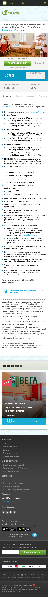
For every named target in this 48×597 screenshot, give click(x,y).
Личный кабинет (45, 3)
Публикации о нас (10, 447)
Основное (7, 96)
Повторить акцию (17, 63)
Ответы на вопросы (11, 456)
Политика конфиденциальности (16, 489)
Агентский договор (11, 480)
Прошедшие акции (11, 471)
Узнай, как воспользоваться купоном (23, 291)
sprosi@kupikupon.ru (11, 498)
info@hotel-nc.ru (30, 235)
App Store (9, 529)
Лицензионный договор (13, 483)
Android (5, 106)
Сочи (24, 3)
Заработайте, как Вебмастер (15, 468)
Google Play (24, 529)
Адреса (19, 96)
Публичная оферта (11, 486)
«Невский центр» (38, 112)
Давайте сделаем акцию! (13, 465)
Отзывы (30, 96)
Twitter (10, 512)
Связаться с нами (9, 501)
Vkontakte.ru (7, 512)
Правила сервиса (10, 453)
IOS (36, 104)
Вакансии (7, 450)
